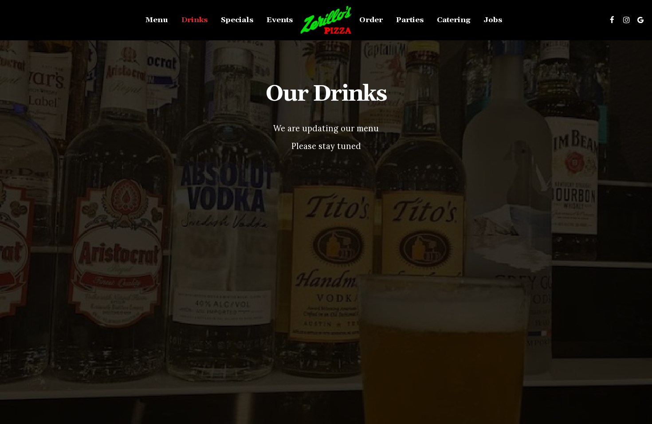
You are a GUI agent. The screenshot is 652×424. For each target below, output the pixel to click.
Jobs (492, 20)
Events (280, 20)
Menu (156, 20)
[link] (326, 20)
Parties (410, 20)
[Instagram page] (626, 20)
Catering (453, 20)
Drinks (194, 20)
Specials (237, 20)
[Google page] (640, 20)
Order (371, 20)
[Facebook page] (612, 20)
